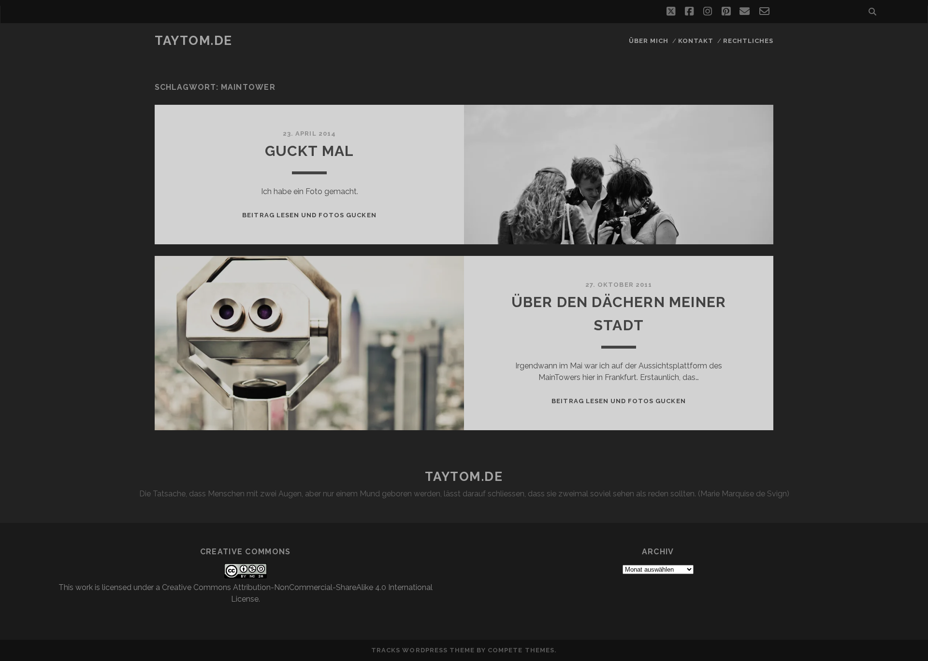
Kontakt (695, 40)
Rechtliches (748, 40)
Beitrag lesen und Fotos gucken (309, 215)
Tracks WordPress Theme (423, 650)
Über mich (648, 40)
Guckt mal (309, 150)
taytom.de (193, 40)
